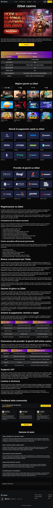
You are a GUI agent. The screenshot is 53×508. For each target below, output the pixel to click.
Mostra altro (26, 424)
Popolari (6, 87)
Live (19, 87)
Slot (45, 87)
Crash (32, 87)
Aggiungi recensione (46, 405)
